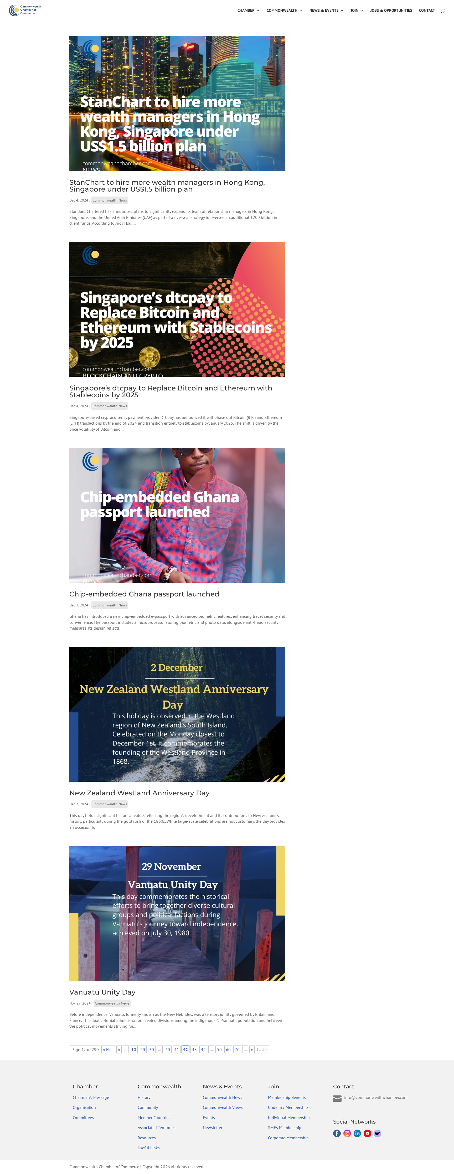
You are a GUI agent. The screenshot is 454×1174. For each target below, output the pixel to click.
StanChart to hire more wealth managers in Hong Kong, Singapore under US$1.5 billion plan (167, 185)
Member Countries (154, 1117)
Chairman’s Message (91, 1097)
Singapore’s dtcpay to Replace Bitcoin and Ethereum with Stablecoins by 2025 (170, 391)
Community (148, 1107)
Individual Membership (289, 1117)
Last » (262, 1049)
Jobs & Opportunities (391, 11)
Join (354, 11)
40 (167, 1049)
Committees (83, 1117)
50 (219, 1049)
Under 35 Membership (288, 1107)
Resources (147, 1137)
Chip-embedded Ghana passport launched (144, 594)
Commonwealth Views (223, 1107)
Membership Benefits (287, 1097)
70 (237, 1049)
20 (142, 1049)
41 (176, 1049)
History (144, 1097)
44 (203, 1049)
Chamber (246, 11)
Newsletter (212, 1127)
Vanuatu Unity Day (102, 992)
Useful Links (149, 1147)
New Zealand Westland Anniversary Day (139, 793)
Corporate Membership (288, 1137)
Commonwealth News (109, 200)
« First (108, 1049)
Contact (427, 11)
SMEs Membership (284, 1127)
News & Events (324, 11)
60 (228, 1049)
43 (194, 1049)
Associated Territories (157, 1127)
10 (133, 1049)
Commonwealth (282, 11)
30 (151, 1049)
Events (209, 1117)
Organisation (84, 1107)
